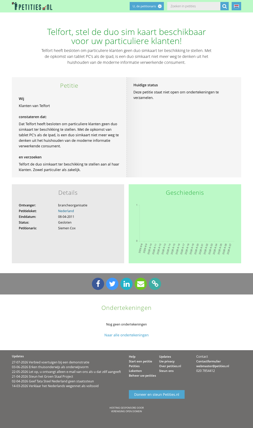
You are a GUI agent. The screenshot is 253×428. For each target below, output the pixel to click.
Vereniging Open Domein (126, 411)
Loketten (135, 371)
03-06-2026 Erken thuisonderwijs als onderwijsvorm (50, 367)
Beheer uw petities (142, 375)
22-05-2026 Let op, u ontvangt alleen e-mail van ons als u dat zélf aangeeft (66, 372)
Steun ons (166, 371)
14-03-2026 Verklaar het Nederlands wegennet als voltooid (55, 386)
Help (132, 356)
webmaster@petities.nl (212, 366)
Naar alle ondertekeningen (126, 335)
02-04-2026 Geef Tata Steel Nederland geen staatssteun (53, 381)
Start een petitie (140, 361)
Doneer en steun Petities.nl (156, 394)
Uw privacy (167, 361)
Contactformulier (208, 361)
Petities (134, 366)
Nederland (66, 211)
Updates (165, 356)
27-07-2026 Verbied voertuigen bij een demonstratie (50, 362)
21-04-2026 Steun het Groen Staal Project (42, 376)
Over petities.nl (170, 366)
